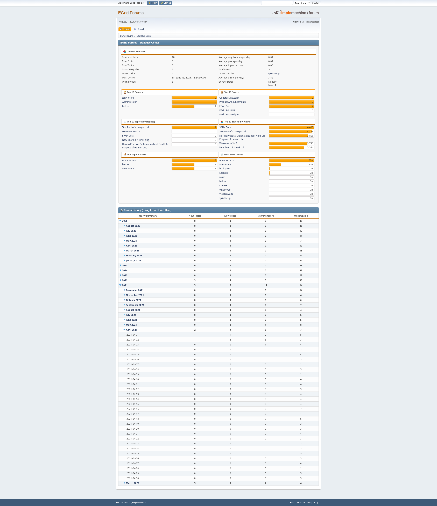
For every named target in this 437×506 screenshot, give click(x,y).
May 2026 (131, 240)
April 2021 (131, 329)
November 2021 (135, 295)
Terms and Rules (303, 502)
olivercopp (224, 189)
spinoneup (273, 73)
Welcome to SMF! (131, 131)
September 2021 (135, 305)
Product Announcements (232, 101)
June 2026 (131, 235)
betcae (125, 106)
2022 (125, 280)
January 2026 (133, 260)
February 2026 (134, 255)
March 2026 (132, 250)
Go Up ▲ (317, 502)
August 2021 (133, 310)
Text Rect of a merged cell (135, 127)
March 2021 (132, 483)
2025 (125, 265)
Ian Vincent (128, 97)
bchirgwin (224, 168)
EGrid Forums (131, 12)
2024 (125, 270)
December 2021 (135, 290)
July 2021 (131, 314)
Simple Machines (139, 503)
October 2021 (133, 300)
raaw (221, 177)
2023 (125, 275)
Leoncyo (223, 172)
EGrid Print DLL (227, 110)
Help (292, 502)
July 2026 (131, 230)
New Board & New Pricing (135, 139)
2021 (125, 285)
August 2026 (133, 225)
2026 (125, 220)
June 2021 (131, 319)
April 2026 (131, 245)
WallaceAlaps (226, 193)
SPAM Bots (127, 135)
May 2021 (131, 324)
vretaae (223, 185)
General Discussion (229, 97)
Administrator (129, 101)
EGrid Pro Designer (229, 114)
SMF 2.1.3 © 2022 (123, 503)
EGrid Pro (224, 106)
